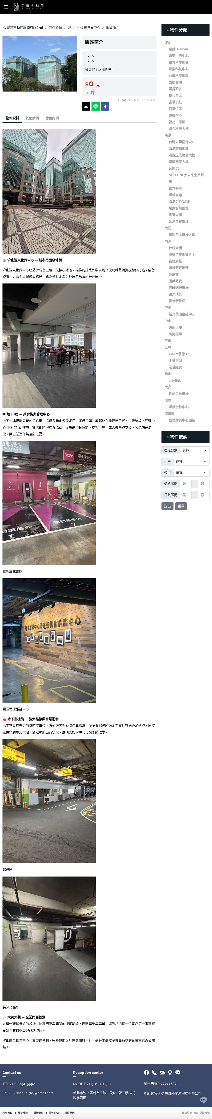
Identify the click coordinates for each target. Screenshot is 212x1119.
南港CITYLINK (179, 202)
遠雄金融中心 (179, 407)
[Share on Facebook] (105, 106)
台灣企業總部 (179, 221)
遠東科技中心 (179, 69)
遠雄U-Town (178, 49)
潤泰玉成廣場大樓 (182, 155)
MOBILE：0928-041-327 (92, 1084)
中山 (168, 321)
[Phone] (154, 1072)
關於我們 (23, 1113)
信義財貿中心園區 (182, 420)
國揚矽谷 (175, 89)
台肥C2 (174, 168)
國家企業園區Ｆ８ (182, 255)
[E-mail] (162, 1072)
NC (196, 1113)
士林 (168, 347)
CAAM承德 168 (180, 354)
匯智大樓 (175, 215)
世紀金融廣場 (179, 394)
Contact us (11, 1073)
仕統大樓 (175, 248)
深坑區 (170, 414)
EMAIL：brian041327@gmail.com (28, 1093)
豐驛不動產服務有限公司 (25, 28)
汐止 (71, 28)
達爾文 (174, 274)
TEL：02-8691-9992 (18, 1084)
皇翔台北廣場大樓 (182, 235)
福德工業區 (177, 122)
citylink (175, 380)
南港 (168, 135)
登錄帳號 (205, 1113)
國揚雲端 (175, 82)
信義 (168, 400)
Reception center (88, 1073)
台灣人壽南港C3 (181, 142)
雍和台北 (175, 96)
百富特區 (175, 109)
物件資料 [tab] (12, 118)
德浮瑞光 (175, 294)
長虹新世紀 (177, 301)
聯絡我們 (70, 1113)
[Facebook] (147, 1072)
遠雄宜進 (175, 195)
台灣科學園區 (179, 76)
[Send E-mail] (86, 106)
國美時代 (175, 281)
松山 (168, 374)
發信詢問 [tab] (52, 118)
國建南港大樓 (179, 162)
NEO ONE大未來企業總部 (186, 178)
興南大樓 (175, 327)
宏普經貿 (175, 367)
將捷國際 (175, 334)
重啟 (181, 506)
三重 (168, 341)
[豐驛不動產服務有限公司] (28, 7)
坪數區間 (170, 495)
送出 (167, 506)
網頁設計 (187, 1113)
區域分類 (170, 450)
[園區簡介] (39, 63)
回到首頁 (7, 1113)
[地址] (170, 1072)
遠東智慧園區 (179, 208)
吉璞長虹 (175, 102)
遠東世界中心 (90, 28)
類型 (167, 473)
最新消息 (38, 1113)
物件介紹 (55, 28)
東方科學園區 (179, 62)
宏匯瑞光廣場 (179, 288)
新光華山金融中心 (182, 314)
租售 (167, 461)
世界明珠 (175, 188)
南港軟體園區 (179, 149)
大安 (168, 387)
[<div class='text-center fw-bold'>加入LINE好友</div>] (178, 1072)
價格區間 (170, 484)
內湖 (168, 241)
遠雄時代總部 (179, 268)
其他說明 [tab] (32, 118)
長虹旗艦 (175, 261)
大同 (168, 228)
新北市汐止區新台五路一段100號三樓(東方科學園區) (104, 1095)
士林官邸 (175, 361)
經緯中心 (175, 115)
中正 (168, 308)
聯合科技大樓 (179, 129)
